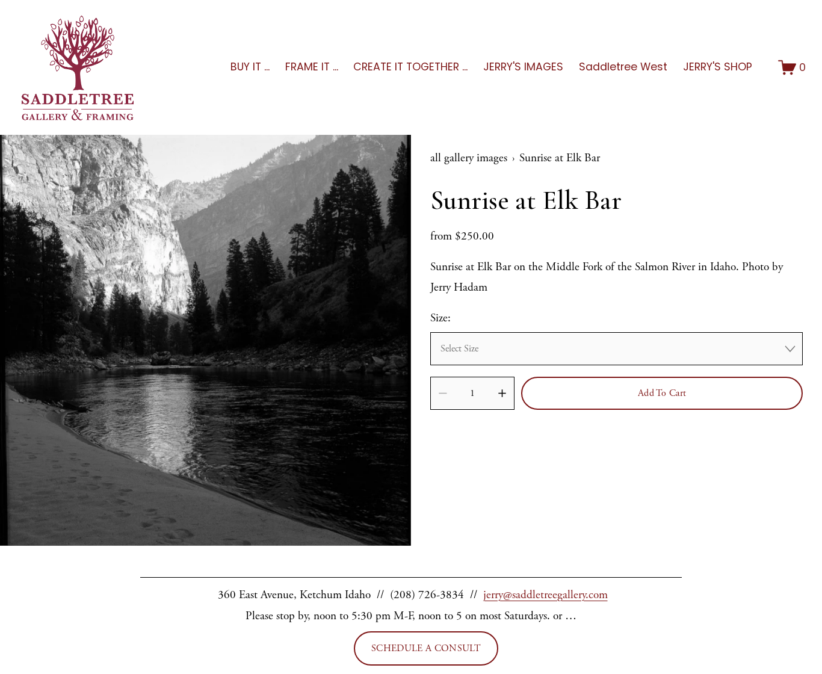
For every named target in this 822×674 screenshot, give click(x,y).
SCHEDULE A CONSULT (426, 648)
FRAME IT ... (311, 67)
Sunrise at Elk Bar (559, 157)
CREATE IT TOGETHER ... (410, 67)
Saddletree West (623, 67)
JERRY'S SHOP (717, 67)
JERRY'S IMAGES (523, 67)
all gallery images (468, 157)
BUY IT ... (250, 67)
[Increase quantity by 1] (502, 393)
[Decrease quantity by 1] (442, 393)
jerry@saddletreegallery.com (545, 594)
